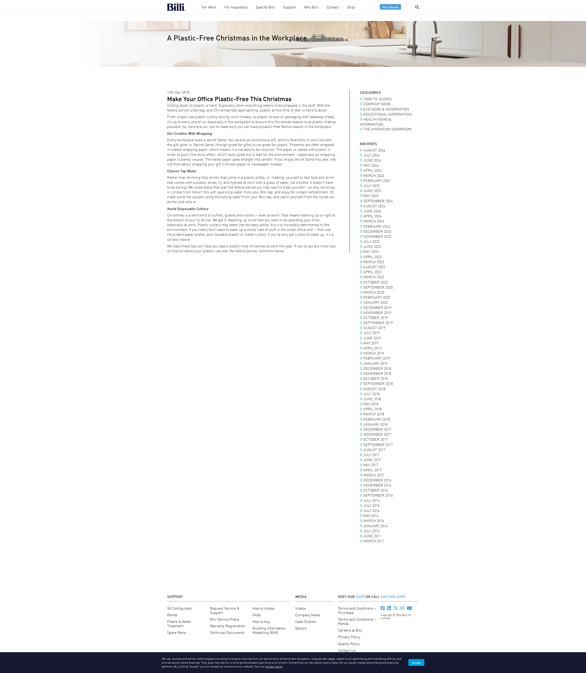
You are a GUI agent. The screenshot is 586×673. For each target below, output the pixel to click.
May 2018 (370, 403)
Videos (300, 608)
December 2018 (377, 368)
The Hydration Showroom (387, 129)
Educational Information (387, 114)
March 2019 (373, 353)
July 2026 (371, 155)
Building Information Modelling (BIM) (269, 630)
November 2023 (377, 236)
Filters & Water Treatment (179, 623)
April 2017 (372, 470)
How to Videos (263, 608)
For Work (209, 7)
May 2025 (370, 195)
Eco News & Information (386, 109)
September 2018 (378, 383)
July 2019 (371, 332)
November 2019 (377, 312)
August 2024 (374, 205)
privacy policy (274, 666)
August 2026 (374, 150)
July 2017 (371, 454)
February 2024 (376, 226)
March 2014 (373, 520)
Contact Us (346, 650)
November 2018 (377, 373)
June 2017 (372, 459)
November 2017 (377, 434)
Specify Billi (265, 7)
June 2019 (372, 338)
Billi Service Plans (224, 619)
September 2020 (378, 287)
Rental (172, 614)
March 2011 (373, 540)
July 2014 (371, 510)
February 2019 (376, 358)
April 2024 (372, 216)
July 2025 (371, 185)
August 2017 (374, 449)
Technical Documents (227, 632)
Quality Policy (349, 643)
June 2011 (372, 535)
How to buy (261, 621)
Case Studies (305, 621)
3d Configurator (179, 608)
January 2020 (375, 302)
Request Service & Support (224, 610)
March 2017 (373, 475)
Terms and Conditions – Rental (357, 621)
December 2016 (377, 480)
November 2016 (377, 485)
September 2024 (378, 200)
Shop (351, 7)
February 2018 (376, 419)
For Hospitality (236, 7)
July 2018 (371, 393)
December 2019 (377, 307)
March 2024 (373, 221)
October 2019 (375, 317)
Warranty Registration (227, 625)
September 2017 (378, 444)
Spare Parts (176, 632)
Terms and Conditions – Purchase (357, 610)
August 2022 (374, 266)
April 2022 (372, 271)
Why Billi (311, 7)
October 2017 (375, 439)
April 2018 (372, 408)
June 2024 (372, 211)
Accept (416, 662)
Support (289, 7)
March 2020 (373, 292)
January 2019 (375, 363)
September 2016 (378, 495)
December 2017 (377, 429)
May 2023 (370, 251)
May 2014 (370, 515)
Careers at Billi (350, 630)
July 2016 (371, 500)
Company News (377, 103)
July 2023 (371, 241)
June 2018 (372, 398)
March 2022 (373, 276)
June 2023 (372, 246)
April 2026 (372, 170)
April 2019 (372, 348)
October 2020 (375, 282)
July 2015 (371, 505)
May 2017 (370, 464)
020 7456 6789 (393, 596)
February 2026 (376, 180)
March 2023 (373, 261)
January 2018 (375, 424)
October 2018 (375, 378)
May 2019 (370, 343)
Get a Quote (390, 7)
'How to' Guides (377, 98)
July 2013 (371, 530)
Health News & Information (375, 121)
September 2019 (378, 322)
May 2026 (370, 165)
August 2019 (374, 327)
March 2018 (373, 413)
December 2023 (377, 231)
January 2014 (375, 525)
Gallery (301, 628)
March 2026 (373, 175)
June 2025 (372, 190)
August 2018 (374, 388)
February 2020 (376, 297)
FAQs (256, 614)
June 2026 (372, 160)
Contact (333, 7)
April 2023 (372, 256)
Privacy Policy (349, 636)
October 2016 (375, 490)
